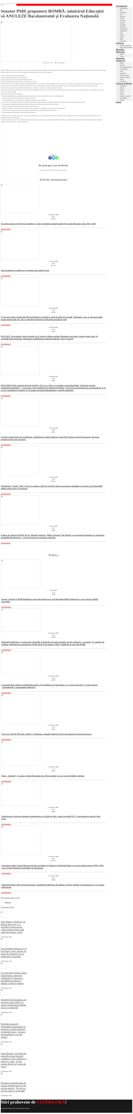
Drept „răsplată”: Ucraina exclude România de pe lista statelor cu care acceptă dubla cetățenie (42, 776)
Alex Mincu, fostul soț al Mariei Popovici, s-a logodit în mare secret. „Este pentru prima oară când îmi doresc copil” (13, 926)
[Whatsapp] (57, 158)
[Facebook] (50, 158)
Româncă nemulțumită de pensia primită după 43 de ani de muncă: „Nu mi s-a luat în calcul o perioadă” (13, 1087)
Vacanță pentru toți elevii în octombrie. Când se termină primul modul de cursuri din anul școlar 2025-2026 (48, 224)
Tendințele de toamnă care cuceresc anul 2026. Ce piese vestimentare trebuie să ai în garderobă (13, 1003)
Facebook (8, 902)
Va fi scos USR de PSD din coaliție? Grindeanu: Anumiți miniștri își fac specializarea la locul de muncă (46, 734)
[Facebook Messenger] (53, 158)
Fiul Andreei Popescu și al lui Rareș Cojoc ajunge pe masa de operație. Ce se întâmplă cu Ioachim (14, 952)
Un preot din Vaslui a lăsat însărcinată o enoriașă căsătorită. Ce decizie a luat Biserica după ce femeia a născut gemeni (14, 978)
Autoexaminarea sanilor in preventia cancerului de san (25, 270)
